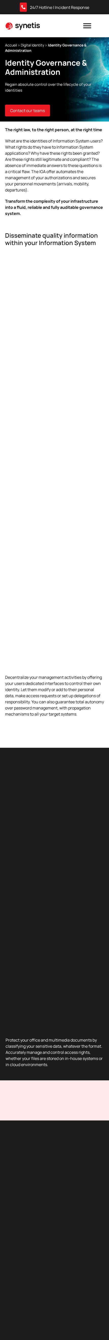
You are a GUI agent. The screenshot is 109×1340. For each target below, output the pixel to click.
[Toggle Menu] (87, 25)
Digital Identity (32, 45)
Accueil (11, 45)
